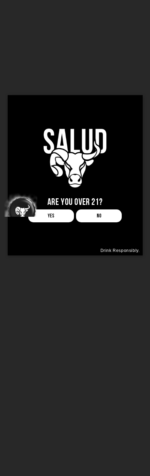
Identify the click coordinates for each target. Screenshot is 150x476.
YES (51, 216)
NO (99, 216)
